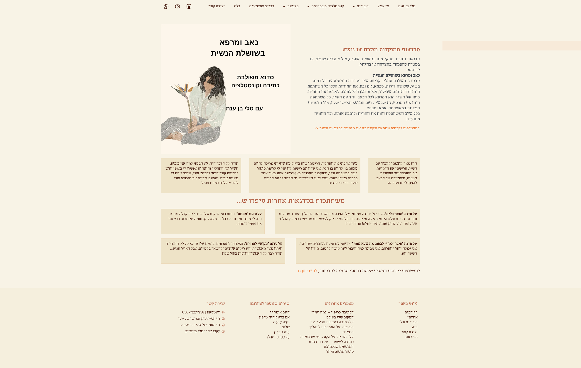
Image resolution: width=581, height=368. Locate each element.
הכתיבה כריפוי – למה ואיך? (332, 312)
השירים (363, 6)
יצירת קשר (216, 6)
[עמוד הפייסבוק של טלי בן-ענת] (189, 6)
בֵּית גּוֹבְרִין (282, 332)
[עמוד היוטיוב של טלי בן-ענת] (177, 6)
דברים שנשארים (261, 6)
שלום (286, 327)
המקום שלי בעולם (340, 317)
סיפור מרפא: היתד (340, 351)
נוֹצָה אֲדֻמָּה (281, 322)
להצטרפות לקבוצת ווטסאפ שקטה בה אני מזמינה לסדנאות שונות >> (367, 128)
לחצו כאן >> (307, 271)
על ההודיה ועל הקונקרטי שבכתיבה (327, 337)
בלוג (237, 6)
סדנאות (292, 6)
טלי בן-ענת (406, 6)
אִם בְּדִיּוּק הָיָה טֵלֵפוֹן (274, 317)
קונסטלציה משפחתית (327, 6)
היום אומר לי (280, 312)
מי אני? (383, 6)
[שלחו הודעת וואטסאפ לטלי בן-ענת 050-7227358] (166, 6)
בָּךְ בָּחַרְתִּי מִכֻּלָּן (278, 337)
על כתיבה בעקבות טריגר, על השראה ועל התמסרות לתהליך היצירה (331, 327)
